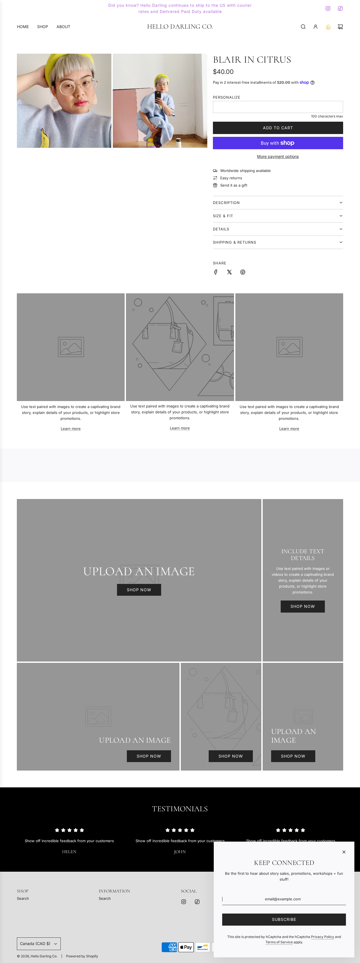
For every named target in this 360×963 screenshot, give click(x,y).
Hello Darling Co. (180, 27)
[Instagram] (328, 8)
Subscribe (284, 919)
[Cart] (340, 27)
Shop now (139, 589)
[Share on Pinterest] (243, 273)
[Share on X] (229, 273)
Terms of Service (279, 942)
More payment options (278, 156)
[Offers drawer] (328, 27)
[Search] (303, 27)
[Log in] (315, 27)
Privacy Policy (322, 937)
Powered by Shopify (82, 956)
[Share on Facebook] (216, 273)
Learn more (71, 428)
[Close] (344, 852)
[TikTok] (340, 8)
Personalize (226, 97)
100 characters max (327, 116)
